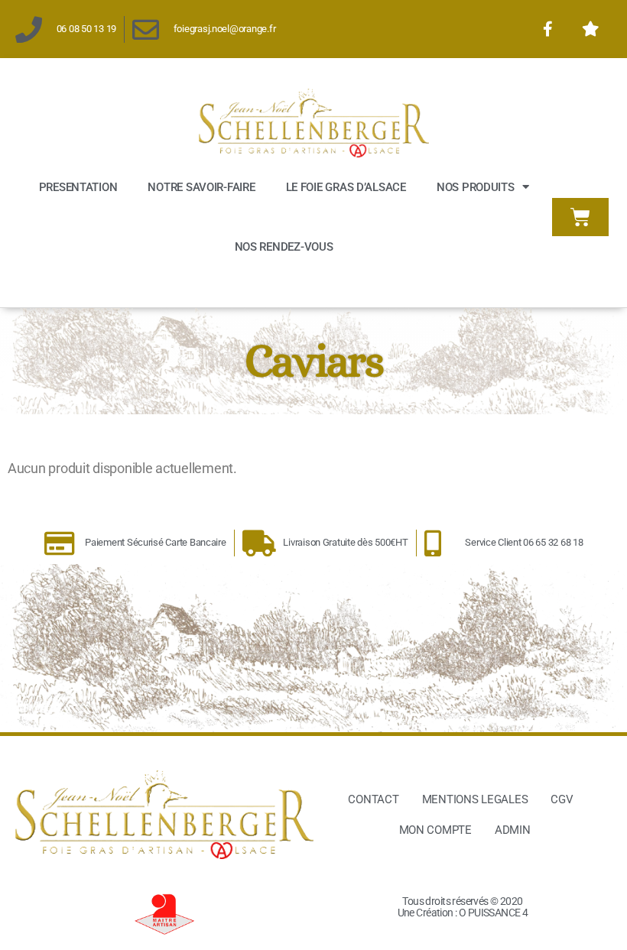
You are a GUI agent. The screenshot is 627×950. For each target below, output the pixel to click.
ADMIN (513, 830)
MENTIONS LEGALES (475, 799)
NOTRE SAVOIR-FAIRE (201, 187)
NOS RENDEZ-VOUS (284, 247)
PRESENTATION (78, 187)
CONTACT (373, 799)
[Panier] (580, 217)
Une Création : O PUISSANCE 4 (463, 912)
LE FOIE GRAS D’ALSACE (346, 187)
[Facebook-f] (547, 29)
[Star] (590, 29)
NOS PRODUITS (476, 187)
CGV (562, 799)
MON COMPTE (435, 830)
